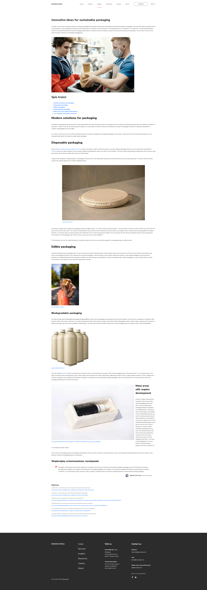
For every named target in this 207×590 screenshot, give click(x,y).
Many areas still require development (66, 111)
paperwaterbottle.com (57, 368)
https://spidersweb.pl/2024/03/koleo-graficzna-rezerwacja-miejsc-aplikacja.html (70, 510)
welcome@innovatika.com (138, 552)
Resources (109, 4)
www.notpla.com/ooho (57, 307)
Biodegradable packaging (62, 109)
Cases (81, 4)
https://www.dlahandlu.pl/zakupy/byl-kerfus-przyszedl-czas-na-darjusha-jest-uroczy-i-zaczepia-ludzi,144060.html (79, 505)
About (127, 4)
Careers (119, 4)
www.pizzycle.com (67, 222)
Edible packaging (59, 107)
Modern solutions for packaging (64, 103)
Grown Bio (64, 373)
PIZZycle (54, 151)
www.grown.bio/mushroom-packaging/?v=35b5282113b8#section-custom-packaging (75, 441)
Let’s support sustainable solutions (65, 113)
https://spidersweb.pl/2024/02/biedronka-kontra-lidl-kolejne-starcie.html (69, 515)
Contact (140, 4)
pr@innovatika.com (136, 568)
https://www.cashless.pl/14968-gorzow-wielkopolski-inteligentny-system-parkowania (72, 490)
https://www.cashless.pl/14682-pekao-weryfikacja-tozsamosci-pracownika (69, 495)
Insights (99, 4)
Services (90, 4)
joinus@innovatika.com (137, 560)
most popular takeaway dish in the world (70, 149)
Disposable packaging (61, 105)
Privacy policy (65, 579)
